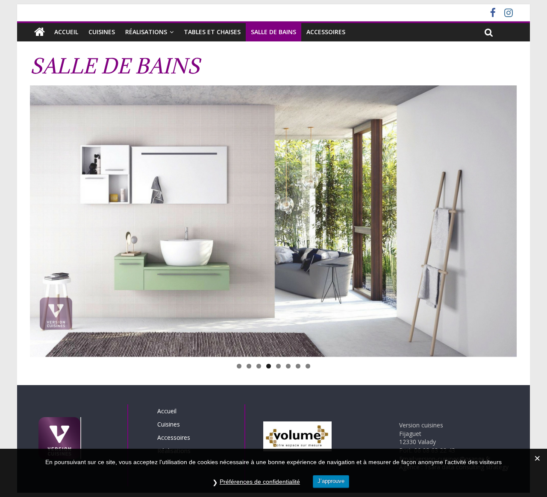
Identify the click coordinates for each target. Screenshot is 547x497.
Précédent (15, 219)
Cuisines (101, 32)
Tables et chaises (212, 32)
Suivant (532, 219)
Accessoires (325, 32)
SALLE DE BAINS (273, 32)
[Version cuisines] (39, 32)
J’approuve (331, 481)
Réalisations (146, 32)
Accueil (66, 32)
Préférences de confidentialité (260, 481)
